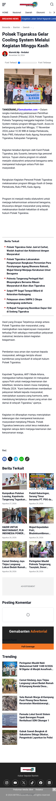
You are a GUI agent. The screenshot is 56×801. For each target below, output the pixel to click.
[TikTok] (32, 783)
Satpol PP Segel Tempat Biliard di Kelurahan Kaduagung (25, 292)
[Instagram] (7, 783)
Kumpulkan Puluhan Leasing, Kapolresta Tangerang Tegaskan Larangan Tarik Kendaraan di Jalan (13, 496)
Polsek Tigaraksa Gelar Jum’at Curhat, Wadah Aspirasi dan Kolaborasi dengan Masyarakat (28, 251)
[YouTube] (15, 783)
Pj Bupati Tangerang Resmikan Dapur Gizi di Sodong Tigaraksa (29, 310)
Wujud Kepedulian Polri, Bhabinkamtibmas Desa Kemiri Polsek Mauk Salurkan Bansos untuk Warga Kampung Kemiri (40, 530)
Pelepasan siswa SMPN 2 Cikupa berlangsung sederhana (24, 301)
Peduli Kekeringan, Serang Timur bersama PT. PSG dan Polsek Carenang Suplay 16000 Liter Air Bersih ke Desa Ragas (41, 496)
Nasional (17, 12)
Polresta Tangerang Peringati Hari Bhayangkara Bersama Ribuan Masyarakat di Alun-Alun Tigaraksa (26, 282)
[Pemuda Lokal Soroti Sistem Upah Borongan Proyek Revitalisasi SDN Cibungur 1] (9, 720)
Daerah (28, 12)
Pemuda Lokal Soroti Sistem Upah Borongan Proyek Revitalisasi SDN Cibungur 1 (34, 717)
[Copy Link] (27, 459)
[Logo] (28, 769)
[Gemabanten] (28, 4)
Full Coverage (28, 646)
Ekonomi (41, 12)
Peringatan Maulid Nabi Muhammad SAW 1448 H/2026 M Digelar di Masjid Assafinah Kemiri (36, 666)
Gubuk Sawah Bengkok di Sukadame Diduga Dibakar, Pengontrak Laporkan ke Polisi (36, 734)
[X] (10, 459)
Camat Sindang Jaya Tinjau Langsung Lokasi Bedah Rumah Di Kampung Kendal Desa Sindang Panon (13, 564)
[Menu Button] (4, 4)
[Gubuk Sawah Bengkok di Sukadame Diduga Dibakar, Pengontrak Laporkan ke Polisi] (9, 737)
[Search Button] (52, 4)
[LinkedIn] (49, 783)
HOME (5, 12)
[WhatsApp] (21, 459)
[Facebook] (4, 459)
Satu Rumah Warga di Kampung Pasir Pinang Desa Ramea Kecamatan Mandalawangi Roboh (36, 700)
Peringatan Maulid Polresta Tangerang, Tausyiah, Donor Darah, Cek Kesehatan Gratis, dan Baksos (41, 564)
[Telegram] (16, 459)
